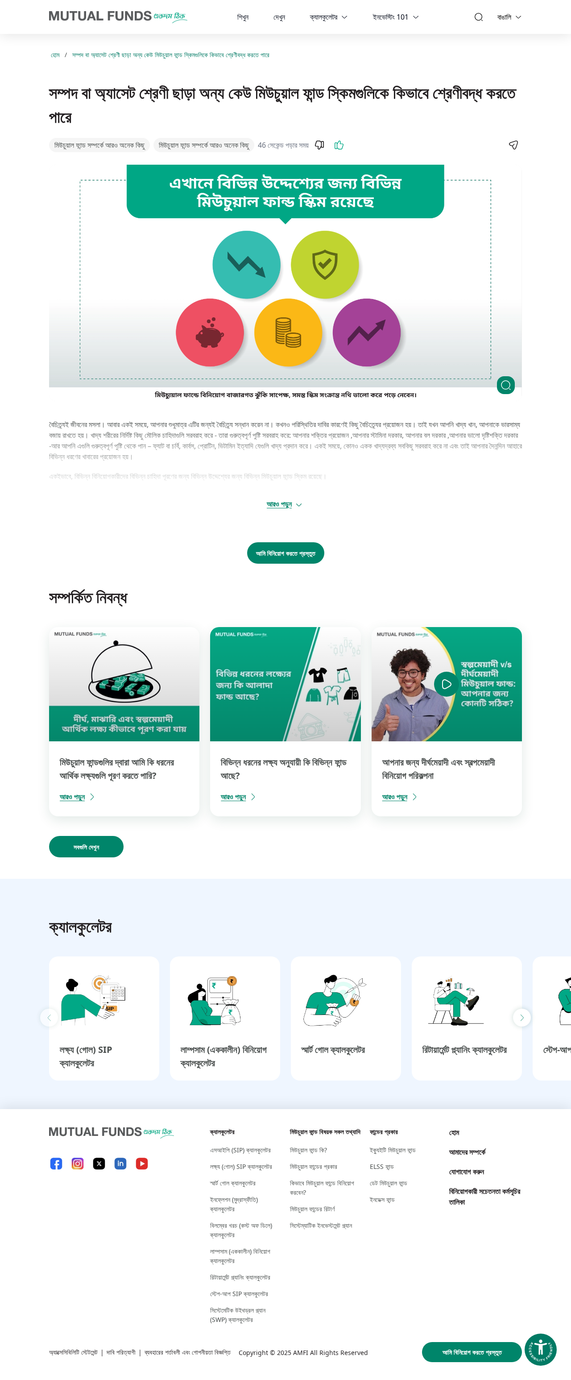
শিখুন (242, 17)
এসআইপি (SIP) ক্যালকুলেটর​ (240, 1150)
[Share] (513, 145)
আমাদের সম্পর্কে (467, 1152)
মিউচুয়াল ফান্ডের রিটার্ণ (312, 1209)
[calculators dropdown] (344, 17)
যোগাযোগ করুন (466, 1171)
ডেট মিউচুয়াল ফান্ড (388, 1183)
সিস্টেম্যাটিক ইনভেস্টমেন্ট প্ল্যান (321, 1225)
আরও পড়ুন (279, 504)
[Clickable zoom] (506, 385)
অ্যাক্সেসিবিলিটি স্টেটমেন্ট (73, 1352)
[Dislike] (319, 145)
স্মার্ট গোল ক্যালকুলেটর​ (333, 1049)
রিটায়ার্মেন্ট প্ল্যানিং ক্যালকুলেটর (464, 1049)
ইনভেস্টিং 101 (391, 17)
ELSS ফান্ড (382, 1166)
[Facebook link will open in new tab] (56, 1163)
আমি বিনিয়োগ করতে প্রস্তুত (285, 553)
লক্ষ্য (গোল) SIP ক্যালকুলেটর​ (241, 1166)
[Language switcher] (518, 17)
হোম (55, 54)
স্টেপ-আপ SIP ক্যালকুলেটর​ (239, 1293)
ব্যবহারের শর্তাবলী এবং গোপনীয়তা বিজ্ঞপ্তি (188, 1352)
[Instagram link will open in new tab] (77, 1163)
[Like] (339, 145)
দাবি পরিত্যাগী (121, 1352)
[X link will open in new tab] (99, 1163)
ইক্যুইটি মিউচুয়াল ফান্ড (393, 1150)
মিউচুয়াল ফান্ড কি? (308, 1150)
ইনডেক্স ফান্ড (382, 1199)
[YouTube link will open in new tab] (142, 1163)
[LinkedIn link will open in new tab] (120, 1163)
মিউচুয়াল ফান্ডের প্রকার (313, 1166)
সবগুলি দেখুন (86, 847)
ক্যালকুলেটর (323, 17)
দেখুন (279, 17)
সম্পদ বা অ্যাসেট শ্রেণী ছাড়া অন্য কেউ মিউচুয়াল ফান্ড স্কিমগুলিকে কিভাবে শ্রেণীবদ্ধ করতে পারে (170, 54)
